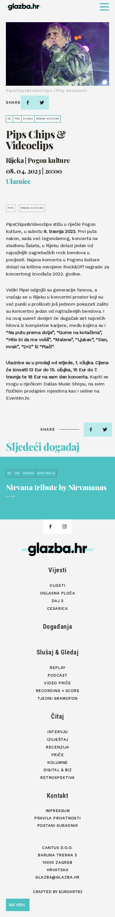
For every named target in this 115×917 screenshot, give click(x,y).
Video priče (57, 683)
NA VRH (17, 905)
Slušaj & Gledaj (58, 652)
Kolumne (57, 762)
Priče (57, 755)
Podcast (57, 675)
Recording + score (58, 690)
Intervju (57, 732)
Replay (57, 667)
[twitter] (42, 102)
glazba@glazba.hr (57, 877)
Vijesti (57, 570)
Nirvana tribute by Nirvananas (56, 487)
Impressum (57, 811)
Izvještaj (57, 739)
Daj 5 (58, 601)
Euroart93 (70, 892)
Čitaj (57, 716)
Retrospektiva (57, 777)
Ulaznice (18, 181)
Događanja (57, 626)
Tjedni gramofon (57, 698)
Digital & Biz (57, 770)
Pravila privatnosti (57, 818)
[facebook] (28, 102)
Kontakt (57, 795)
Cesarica (57, 608)
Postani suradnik (57, 825)
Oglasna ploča (57, 593)
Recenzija (57, 747)
